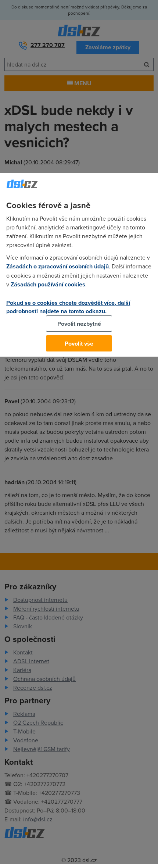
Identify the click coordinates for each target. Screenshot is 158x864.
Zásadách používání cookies (48, 284)
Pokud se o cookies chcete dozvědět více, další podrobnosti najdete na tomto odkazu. (68, 307)
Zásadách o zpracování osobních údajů (57, 266)
